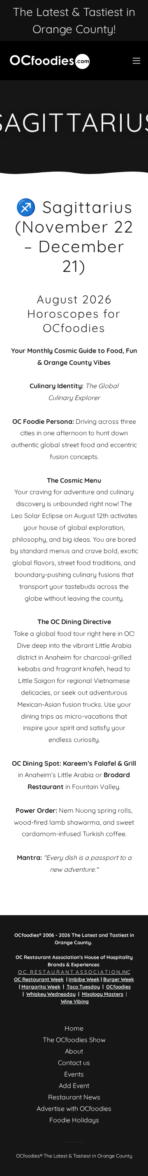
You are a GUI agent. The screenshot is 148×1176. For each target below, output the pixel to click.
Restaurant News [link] (74, 1097)
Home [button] (74, 1028)
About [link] (74, 1051)
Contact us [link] (74, 1062)
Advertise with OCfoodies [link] (74, 1108)
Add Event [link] (74, 1085)
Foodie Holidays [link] (74, 1120)
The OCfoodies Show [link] (74, 1040)
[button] (136, 60)
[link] (49, 60)
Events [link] (74, 1074)
